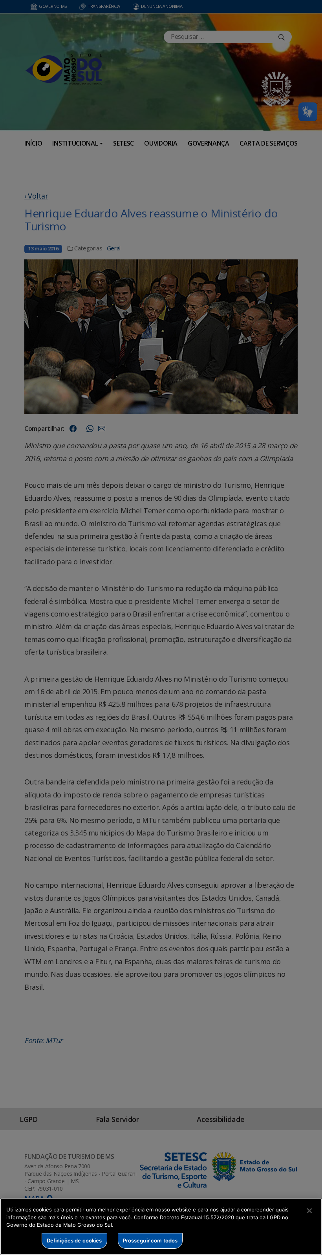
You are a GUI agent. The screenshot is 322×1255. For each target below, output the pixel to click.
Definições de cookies (74, 1240)
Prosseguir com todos (150, 1240)
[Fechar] (309, 1210)
